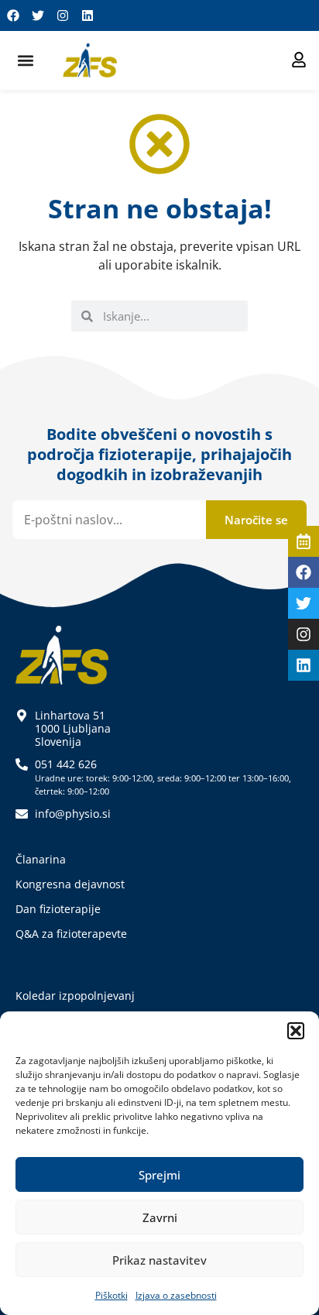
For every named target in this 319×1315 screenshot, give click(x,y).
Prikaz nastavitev (159, 1260)
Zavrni (159, 1217)
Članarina (40, 859)
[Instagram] (62, 15)
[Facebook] (13, 15)
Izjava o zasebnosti (176, 1295)
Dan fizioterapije (58, 908)
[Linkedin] (87, 15)
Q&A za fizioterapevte (71, 933)
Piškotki (111, 1295)
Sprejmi (159, 1175)
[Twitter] (38, 15)
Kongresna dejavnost (70, 884)
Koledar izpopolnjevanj (75, 995)
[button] (296, 1031)
